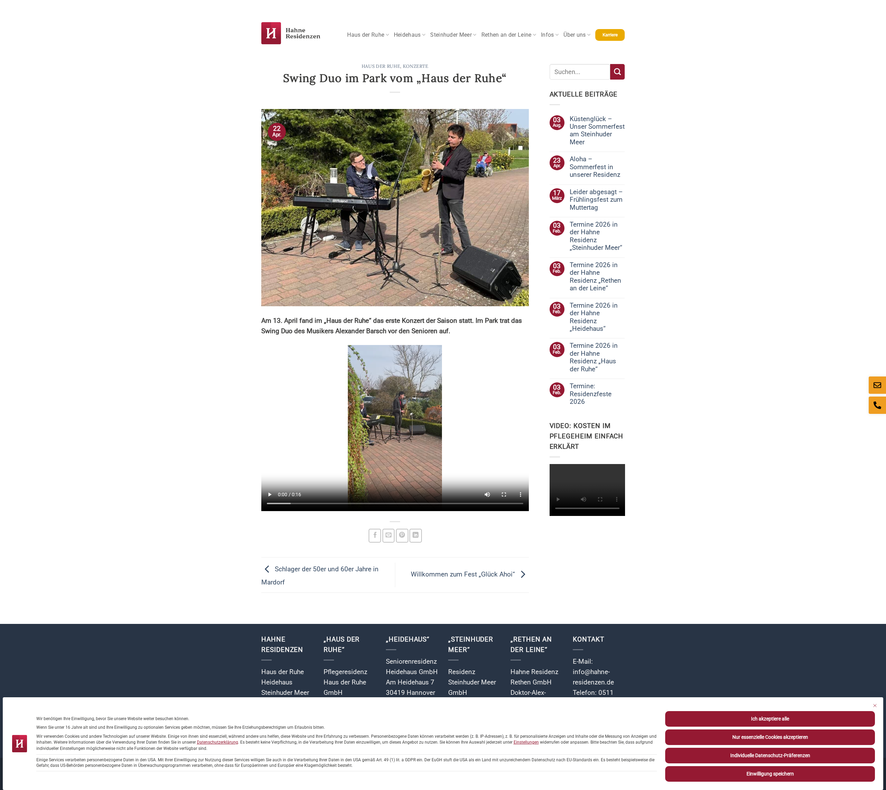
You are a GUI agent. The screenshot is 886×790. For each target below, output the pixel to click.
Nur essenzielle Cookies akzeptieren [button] (770, 737)
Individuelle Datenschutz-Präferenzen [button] (770, 755)
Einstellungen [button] (526, 742)
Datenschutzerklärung (217, 742)
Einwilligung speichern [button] (770, 774)
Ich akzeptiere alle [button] (770, 718)
